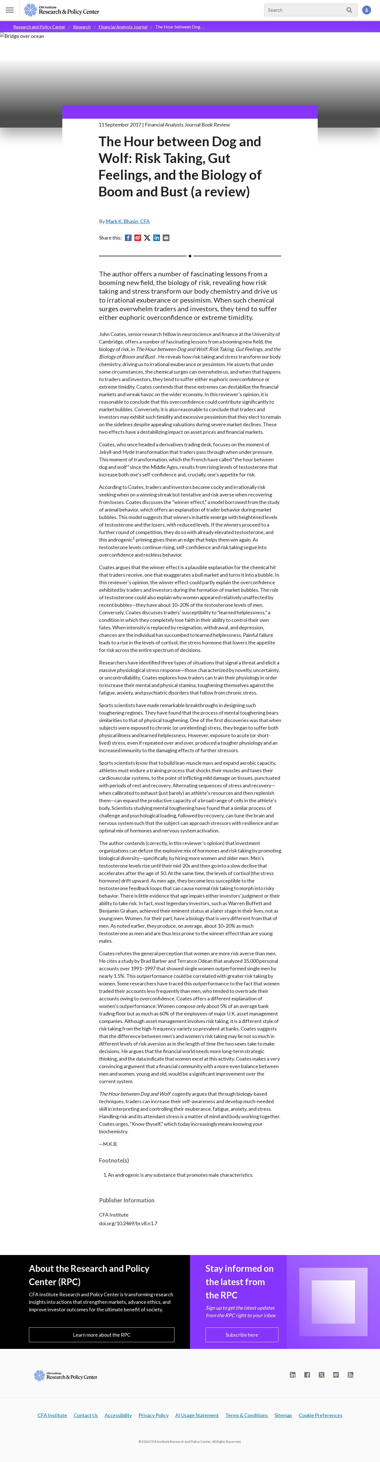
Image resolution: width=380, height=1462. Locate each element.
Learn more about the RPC (101, 1335)
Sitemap (283, 1415)
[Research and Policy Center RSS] (350, 1375)
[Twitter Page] (321, 1375)
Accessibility (118, 1415)
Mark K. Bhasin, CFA (128, 221)
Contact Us (86, 1415)
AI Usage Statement (197, 1415)
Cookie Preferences (320, 1415)
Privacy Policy (154, 1415)
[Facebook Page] (307, 1375)
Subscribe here (242, 1335)
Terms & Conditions (246, 1415)
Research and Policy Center (39, 26)
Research (82, 26)
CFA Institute (52, 1415)
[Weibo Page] (336, 1375)
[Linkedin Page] (292, 1375)
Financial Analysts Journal (122, 26)
